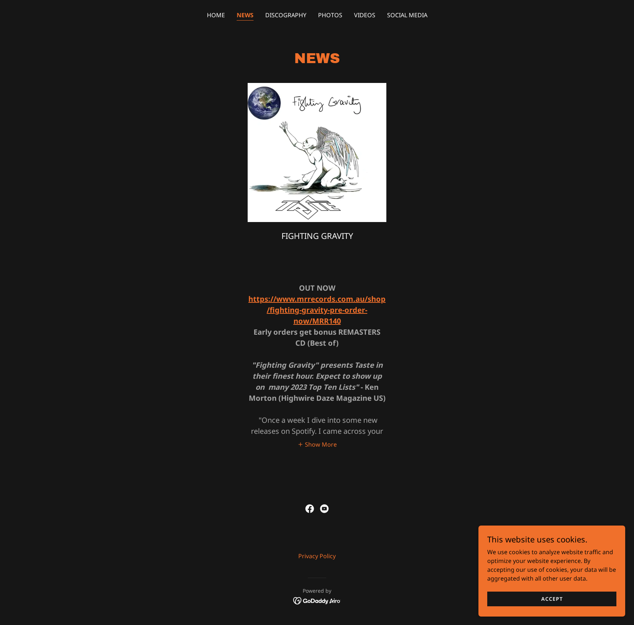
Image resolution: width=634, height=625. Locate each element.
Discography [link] (285, 15)
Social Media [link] (407, 15)
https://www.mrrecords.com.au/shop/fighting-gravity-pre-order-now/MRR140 (317, 310)
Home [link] (216, 15)
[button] (317, 444)
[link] (309, 508)
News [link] (245, 15)
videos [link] (364, 15)
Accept (552, 598)
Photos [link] (330, 15)
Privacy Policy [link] (317, 556)
